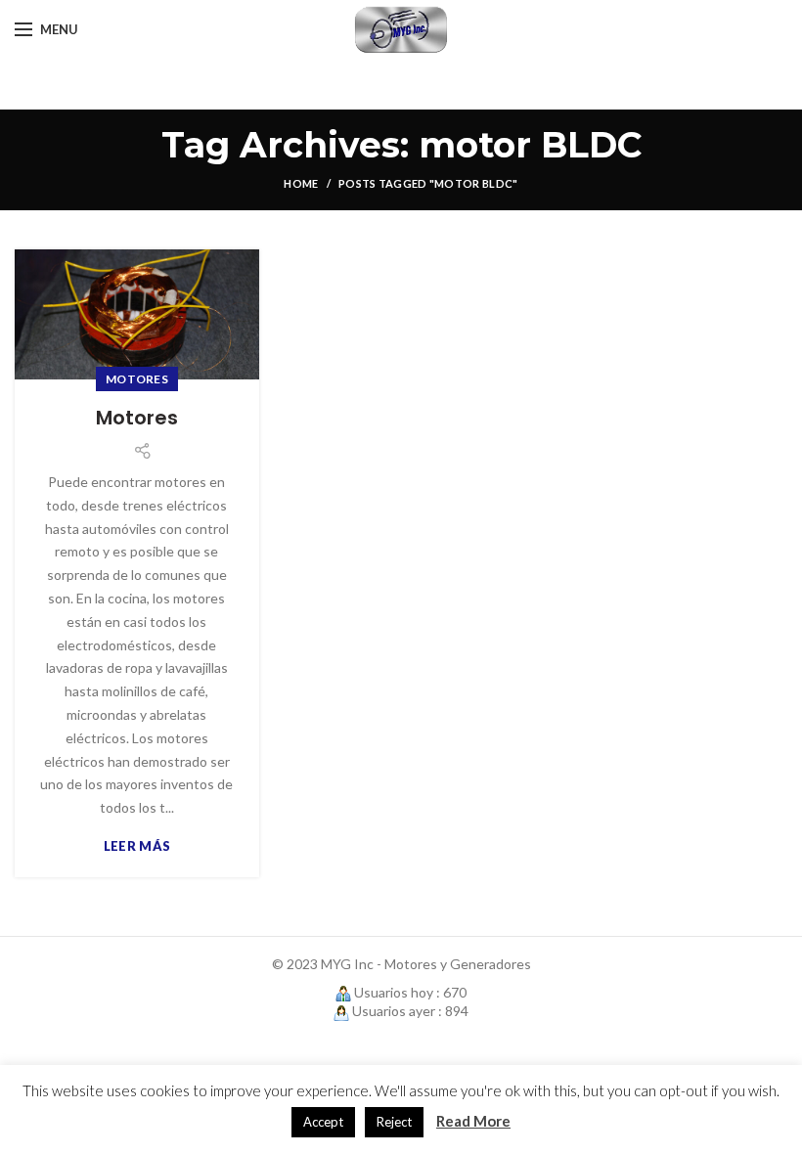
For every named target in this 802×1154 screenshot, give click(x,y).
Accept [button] (323, 1122)
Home (301, 183)
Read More (473, 1121)
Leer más (137, 846)
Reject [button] (394, 1122)
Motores (137, 379)
